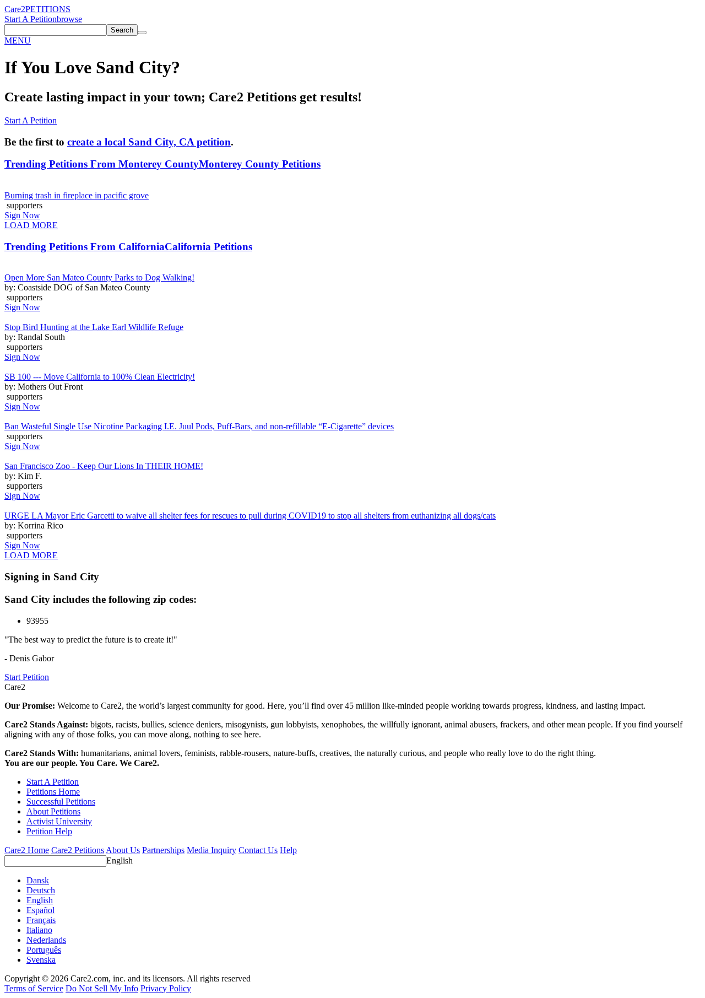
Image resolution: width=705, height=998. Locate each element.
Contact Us (258, 850)
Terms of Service (33, 988)
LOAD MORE (31, 225)
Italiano (39, 930)
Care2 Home (26, 850)
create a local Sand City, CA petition (149, 142)
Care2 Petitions (77, 850)
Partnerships (163, 850)
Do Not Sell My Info (102, 988)
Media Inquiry (211, 850)
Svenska (41, 959)
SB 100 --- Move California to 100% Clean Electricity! (99, 376)
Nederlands (46, 940)
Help (288, 850)
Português (43, 949)
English (119, 860)
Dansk (37, 880)
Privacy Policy (165, 988)
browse (69, 19)
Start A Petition (30, 19)
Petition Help (49, 831)
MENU (17, 40)
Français (41, 920)
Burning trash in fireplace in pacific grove (76, 195)
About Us (123, 850)
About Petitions (53, 811)
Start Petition (26, 677)
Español (40, 910)
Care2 (14, 9)
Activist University (59, 821)
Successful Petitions (60, 801)
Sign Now (22, 215)
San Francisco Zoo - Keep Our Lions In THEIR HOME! (103, 466)
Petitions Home (53, 791)
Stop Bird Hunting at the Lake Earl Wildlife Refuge (93, 327)
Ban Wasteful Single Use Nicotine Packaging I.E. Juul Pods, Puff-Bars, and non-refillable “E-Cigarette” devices (199, 426)
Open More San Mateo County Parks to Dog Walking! (99, 277)
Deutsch (40, 890)
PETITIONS (47, 9)
